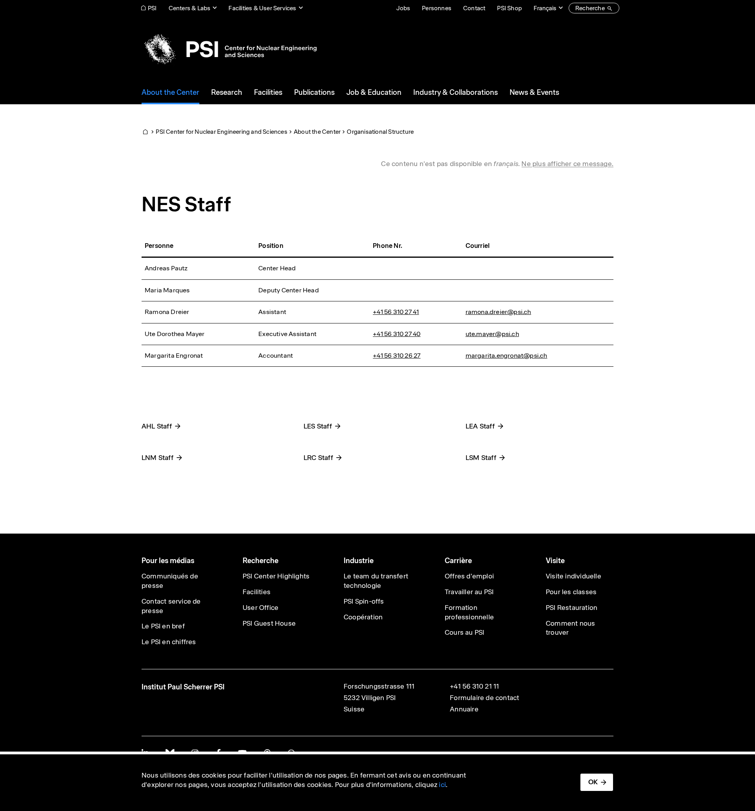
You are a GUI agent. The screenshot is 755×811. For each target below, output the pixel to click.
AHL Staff (157, 426)
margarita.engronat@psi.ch (506, 355)
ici (442, 785)
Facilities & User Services (262, 8)
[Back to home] (229, 49)
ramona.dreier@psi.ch (498, 312)
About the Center (317, 131)
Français (545, 8)
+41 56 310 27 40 (396, 334)
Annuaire (464, 709)
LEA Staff (480, 426)
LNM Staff (157, 458)
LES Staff (318, 426)
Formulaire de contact (484, 698)
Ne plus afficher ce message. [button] (567, 164)
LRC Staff (318, 458)
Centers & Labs (190, 8)
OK (593, 782)
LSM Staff (481, 458)
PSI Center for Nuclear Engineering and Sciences (221, 131)
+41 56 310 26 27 (396, 355)
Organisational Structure (380, 131)
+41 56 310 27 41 (396, 312)
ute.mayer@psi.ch (492, 334)
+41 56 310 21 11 (474, 686)
